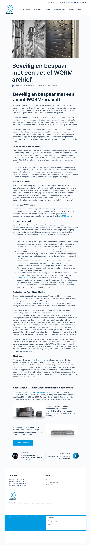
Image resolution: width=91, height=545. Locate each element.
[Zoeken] (85, 9)
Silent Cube (41, 392)
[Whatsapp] (19, 507)
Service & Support (59, 9)
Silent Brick (29, 392)
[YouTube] (77, 2)
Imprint (50, 524)
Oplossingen (26, 9)
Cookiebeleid (51, 517)
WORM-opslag (66, 216)
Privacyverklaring (52, 521)
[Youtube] (13, 507)
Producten (37, 9)
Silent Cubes (40, 360)
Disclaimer (50, 528)
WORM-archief (25, 278)
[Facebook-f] (9, 507)
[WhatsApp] (85, 2)
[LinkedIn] (80, 2)
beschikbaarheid (46, 86)
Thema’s (71, 9)
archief (38, 86)
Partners (47, 9)
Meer (79, 9)
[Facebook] (83, 2)
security (54, 86)
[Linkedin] (16, 507)
